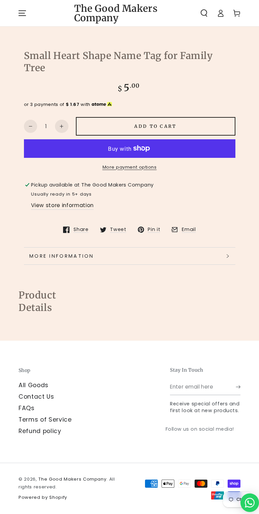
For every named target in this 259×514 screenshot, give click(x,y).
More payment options (130, 167)
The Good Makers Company (72, 479)
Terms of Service (45, 420)
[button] (204, 13)
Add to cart (155, 126)
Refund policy (40, 431)
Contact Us (36, 397)
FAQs (27, 408)
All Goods (34, 385)
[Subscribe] (238, 386)
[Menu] (22, 13)
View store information (62, 205)
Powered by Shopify (43, 497)
